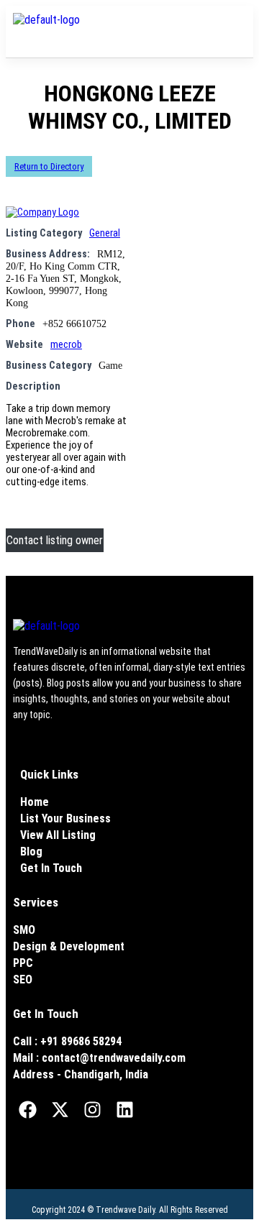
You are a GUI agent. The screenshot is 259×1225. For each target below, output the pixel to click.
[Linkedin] (124, 1110)
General (104, 233)
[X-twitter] (59, 1110)
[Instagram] (92, 1110)
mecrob (66, 345)
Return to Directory (48, 166)
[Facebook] (27, 1110)
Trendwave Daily (125, 1210)
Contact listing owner (54, 540)
